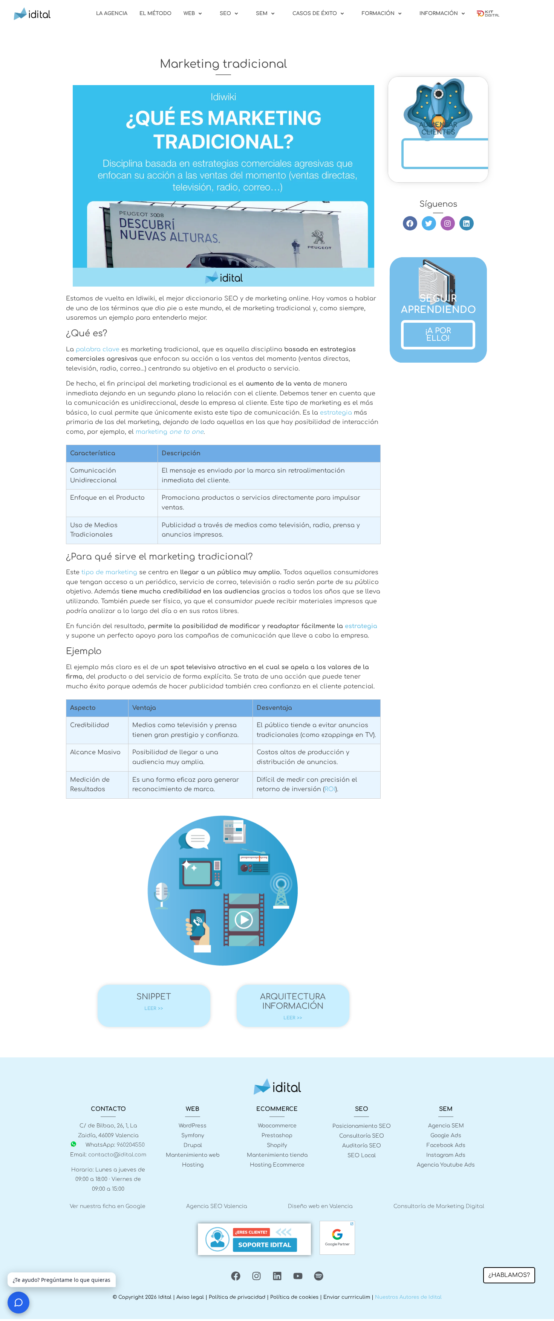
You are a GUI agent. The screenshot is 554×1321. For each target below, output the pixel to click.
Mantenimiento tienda (277, 1155)
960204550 (131, 1145)
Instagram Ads (445, 1155)
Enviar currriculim (346, 1297)
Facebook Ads (446, 1145)
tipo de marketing (108, 572)
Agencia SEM (446, 1126)
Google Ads (445, 1135)
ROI (329, 789)
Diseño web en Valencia (320, 1206)
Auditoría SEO (361, 1146)
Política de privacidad (237, 1297)
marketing (170, 432)
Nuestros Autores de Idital (408, 1297)
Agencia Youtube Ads (446, 1165)
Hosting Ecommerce (277, 1165)
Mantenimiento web (193, 1155)
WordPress (193, 1126)
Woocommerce (277, 1126)
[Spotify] (318, 1275)
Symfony (192, 1135)
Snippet (153, 996)
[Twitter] (429, 223)
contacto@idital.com (117, 1155)
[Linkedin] (466, 223)
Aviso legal (190, 1297)
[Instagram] (448, 223)
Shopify (277, 1145)
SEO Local (361, 1155)
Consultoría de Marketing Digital (438, 1206)
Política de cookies (294, 1297)
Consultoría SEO (361, 1136)
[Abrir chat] (18, 1302)
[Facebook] (410, 223)
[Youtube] (297, 1275)
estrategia (336, 412)
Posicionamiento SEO (361, 1126)
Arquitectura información (293, 1001)
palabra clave (97, 349)
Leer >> (153, 1008)
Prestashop (277, 1135)
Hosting (193, 1165)
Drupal (193, 1145)
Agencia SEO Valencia (216, 1206)
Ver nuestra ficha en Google (107, 1206)
